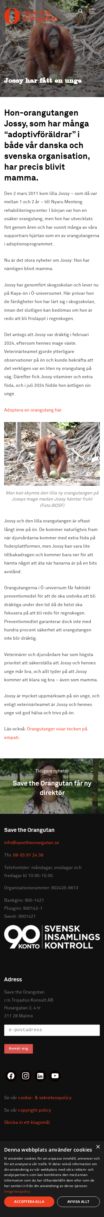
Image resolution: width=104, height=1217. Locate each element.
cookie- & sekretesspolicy (45, 1098)
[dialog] (52, 1179)
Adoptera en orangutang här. (33, 410)
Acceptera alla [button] (29, 1201)
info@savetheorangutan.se (31, 842)
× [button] (98, 1147)
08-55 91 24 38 (28, 855)
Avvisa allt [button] (78, 1201)
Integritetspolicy (17, 1191)
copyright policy (34, 1110)
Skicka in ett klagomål (27, 1122)
